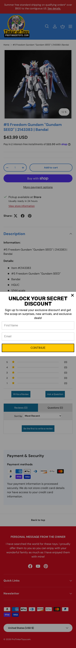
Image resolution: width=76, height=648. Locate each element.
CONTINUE (38, 347)
